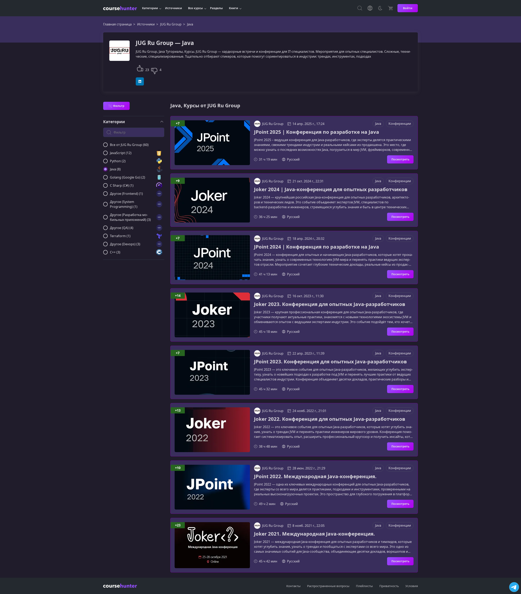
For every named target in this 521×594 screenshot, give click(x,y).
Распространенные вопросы (328, 586)
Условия (411, 586)
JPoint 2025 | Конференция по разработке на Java (316, 132)
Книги (233, 8)
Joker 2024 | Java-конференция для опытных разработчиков (330, 189)
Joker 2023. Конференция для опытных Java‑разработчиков (329, 304)
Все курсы (195, 8)
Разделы (216, 8)
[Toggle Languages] (370, 8)
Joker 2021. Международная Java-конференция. (314, 534)
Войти (407, 8)
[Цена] (390, 8)
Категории (150, 8)
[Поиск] (360, 8)
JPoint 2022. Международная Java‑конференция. (315, 476)
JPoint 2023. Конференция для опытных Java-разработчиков (330, 362)
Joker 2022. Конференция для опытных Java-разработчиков (329, 419)
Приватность (389, 586)
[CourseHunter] (120, 8)
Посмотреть (400, 159)
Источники (173, 8)
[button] (140, 68)
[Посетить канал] (514, 587)
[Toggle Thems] (380, 8)
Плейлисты (364, 586)
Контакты (293, 586)
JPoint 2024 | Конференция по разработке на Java (316, 247)
